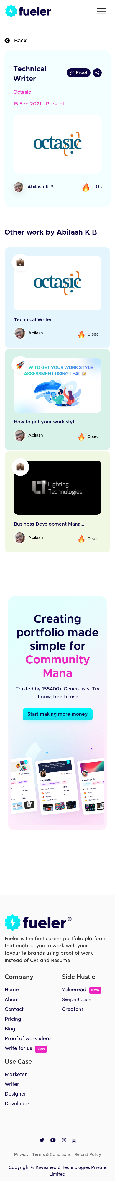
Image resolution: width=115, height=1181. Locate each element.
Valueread (80, 989)
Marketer (16, 1074)
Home (12, 989)
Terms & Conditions (51, 1155)
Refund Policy (87, 1155)
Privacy (21, 1155)
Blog (10, 1029)
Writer (12, 1084)
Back (18, 41)
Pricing (13, 1019)
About (12, 999)
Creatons (73, 1009)
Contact (14, 1009)
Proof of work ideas (28, 1038)
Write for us (25, 1048)
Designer (15, 1094)
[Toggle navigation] (101, 11)
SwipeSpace (76, 999)
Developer (17, 1103)
